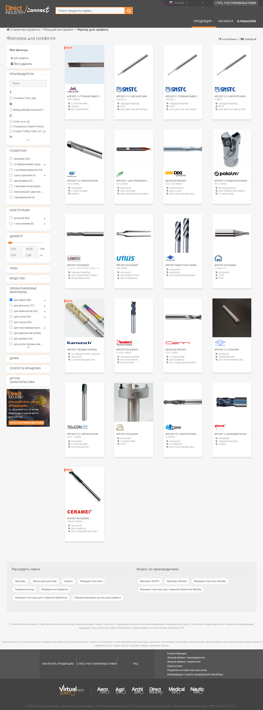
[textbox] (90, 10)
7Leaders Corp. (24, 98)
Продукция (202, 21)
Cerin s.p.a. (21, 121)
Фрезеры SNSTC (150, 581)
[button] (28, 74)
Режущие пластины (91, 581)
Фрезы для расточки (45, 581)
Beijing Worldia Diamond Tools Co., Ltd (30, 110)
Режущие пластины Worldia (210, 581)
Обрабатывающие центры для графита (97, 597)
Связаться (84, 52)
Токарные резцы (24, 589)
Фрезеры (20, 581)
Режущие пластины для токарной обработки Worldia (170, 589)
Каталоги (225, 21)
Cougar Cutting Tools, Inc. (29, 131)
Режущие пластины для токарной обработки (41, 597)
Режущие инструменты (55, 589)
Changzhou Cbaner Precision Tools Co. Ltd (30, 126)
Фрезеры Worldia (177, 581)
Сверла (68, 581)
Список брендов (176, 653)
